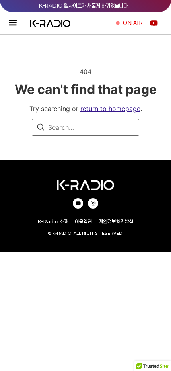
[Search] (40, 128)
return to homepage (110, 109)
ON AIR (133, 22)
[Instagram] (93, 203)
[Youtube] (78, 203)
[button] (12, 22)
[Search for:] (85, 127)
